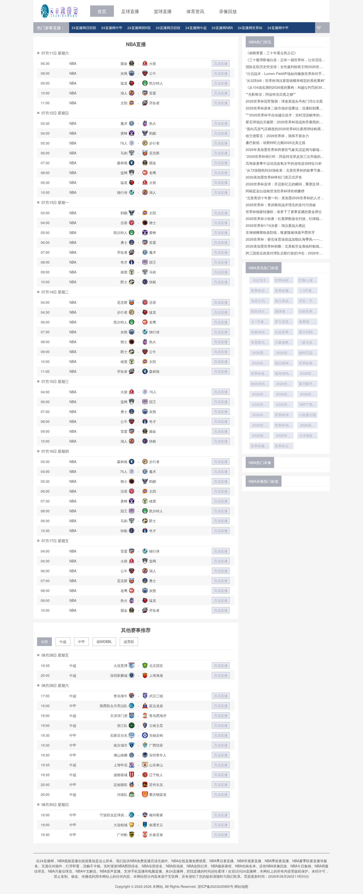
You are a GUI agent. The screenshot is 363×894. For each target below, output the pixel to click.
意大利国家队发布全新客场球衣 (307, 332)
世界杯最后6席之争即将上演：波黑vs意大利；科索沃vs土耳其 (283, 291)
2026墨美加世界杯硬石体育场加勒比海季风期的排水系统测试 (259, 353)
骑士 (152, 222)
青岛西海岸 (157, 715)
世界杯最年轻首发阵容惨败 (259, 446)
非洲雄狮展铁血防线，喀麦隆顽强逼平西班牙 (280, 232)
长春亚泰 (156, 834)
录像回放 (228, 11)
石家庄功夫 (118, 735)
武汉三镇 (156, 695)
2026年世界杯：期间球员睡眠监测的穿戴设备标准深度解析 (259, 415)
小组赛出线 (307, 414)
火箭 (152, 63)
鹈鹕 (152, 133)
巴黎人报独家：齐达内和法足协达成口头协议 (307, 281)
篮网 (124, 172)
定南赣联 (120, 784)
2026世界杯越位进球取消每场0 (259, 405)
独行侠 (122, 192)
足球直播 (130, 11)
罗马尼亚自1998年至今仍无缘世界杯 (283, 322)
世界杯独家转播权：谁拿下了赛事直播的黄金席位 (284, 211)
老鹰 (152, 172)
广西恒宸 (156, 745)
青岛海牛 (120, 695)
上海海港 (156, 675)
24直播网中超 (196, 27)
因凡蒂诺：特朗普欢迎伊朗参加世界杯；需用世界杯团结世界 (283, 301)
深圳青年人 (157, 754)
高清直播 (221, 63)
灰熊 (124, 73)
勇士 (124, 242)
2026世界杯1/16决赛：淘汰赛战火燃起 (275, 225)
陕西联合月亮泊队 (113, 705)
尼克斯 (154, 152)
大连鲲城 (120, 824)
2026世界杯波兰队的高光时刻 (259, 394)
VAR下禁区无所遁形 (307, 405)
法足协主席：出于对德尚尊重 (259, 281)
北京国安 (156, 665)
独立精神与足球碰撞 (283, 363)
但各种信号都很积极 (259, 332)
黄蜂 (124, 133)
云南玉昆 (156, 725)
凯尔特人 (156, 83)
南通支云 (156, 824)
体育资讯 (195, 11)
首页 (102, 11)
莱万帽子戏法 (307, 384)
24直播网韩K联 (139, 27)
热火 (152, 123)
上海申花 (120, 764)
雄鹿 (124, 271)
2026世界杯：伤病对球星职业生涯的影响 (259, 426)
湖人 (124, 92)
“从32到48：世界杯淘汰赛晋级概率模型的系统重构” (285, 80)
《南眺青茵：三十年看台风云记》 (272, 52)
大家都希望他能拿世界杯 (283, 343)
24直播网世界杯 (250, 27)
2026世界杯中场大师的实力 (307, 374)
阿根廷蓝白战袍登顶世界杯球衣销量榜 (275, 190)
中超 (63, 641)
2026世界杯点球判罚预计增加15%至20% (283, 405)
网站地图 (241, 886)
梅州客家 (156, 814)
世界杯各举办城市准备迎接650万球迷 (259, 374)
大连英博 (120, 665)
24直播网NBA (222, 27)
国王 (152, 262)
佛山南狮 (120, 754)
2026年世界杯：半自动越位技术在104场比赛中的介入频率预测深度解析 (283, 436)
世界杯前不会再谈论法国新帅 (283, 281)
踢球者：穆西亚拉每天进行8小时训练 (283, 312)
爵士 (124, 281)
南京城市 (120, 745)
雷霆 (152, 92)
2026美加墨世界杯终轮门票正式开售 (274, 177)
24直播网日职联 (84, 27)
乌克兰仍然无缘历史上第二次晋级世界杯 (259, 301)
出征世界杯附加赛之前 (283, 332)
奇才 (124, 262)
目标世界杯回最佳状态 (307, 312)
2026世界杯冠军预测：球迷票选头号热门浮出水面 (284, 101)
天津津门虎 (118, 715)
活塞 (124, 222)
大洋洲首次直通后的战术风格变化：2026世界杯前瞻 (307, 436)
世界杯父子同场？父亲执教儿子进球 (283, 446)
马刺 (124, 152)
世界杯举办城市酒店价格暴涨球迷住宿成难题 (307, 363)
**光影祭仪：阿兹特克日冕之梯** (271, 94)
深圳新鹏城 (118, 675)
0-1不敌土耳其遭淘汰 (259, 322)
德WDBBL (104, 641)
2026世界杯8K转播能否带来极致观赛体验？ (283, 394)
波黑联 (129, 641)
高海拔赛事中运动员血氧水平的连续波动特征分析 (284, 163)
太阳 (124, 102)
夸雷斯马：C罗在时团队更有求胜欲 (259, 343)
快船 (152, 281)
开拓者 (154, 102)
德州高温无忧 (307, 353)
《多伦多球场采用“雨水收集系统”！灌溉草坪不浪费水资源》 (307, 343)
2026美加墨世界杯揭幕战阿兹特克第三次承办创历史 (259, 436)
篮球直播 (163, 11)
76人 (123, 143)
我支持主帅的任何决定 (259, 312)
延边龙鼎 (156, 705)
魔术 (124, 123)
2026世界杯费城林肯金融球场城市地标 (259, 363)
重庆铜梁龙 (157, 794)
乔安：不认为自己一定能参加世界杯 (307, 301)
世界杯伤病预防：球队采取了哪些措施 (283, 426)
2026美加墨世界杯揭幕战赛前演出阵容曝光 (307, 426)
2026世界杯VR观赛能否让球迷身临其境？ (307, 394)
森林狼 (122, 162)
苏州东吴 (156, 784)
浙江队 (122, 725)
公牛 (152, 73)
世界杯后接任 (259, 291)
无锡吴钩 (156, 735)
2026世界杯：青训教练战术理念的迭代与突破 (281, 204)
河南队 (122, 794)
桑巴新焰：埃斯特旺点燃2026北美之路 (275, 142)
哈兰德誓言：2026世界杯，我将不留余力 (277, 135)
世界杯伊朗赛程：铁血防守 (283, 415)
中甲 (81, 641)
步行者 (154, 143)
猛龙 (124, 83)
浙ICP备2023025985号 (215, 886)
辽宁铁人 (156, 774)
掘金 (124, 63)
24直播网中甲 (111, 27)
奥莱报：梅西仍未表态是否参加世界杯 (307, 322)
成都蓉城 (120, 774)
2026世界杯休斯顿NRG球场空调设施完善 (283, 353)
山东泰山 (156, 764)
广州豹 (122, 834)
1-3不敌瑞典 (307, 291)
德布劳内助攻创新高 (283, 374)
